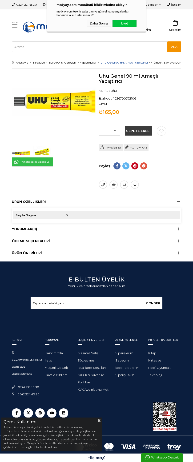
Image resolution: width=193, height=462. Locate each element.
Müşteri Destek (56, 368)
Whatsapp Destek (165, 457)
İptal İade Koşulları (92, 368)
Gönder (153, 303)
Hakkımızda (54, 353)
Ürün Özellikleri (29, 202)
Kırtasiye (154, 360)
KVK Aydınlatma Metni (94, 389)
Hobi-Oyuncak (159, 368)
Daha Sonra (99, 23)
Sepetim (122, 360)
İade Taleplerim (127, 368)
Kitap (152, 353)
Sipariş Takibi (125, 375)
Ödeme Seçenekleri (31, 241)
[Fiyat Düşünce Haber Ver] (135, 185)
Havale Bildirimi (56, 375)
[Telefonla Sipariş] (103, 185)
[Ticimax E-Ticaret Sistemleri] (96, 458)
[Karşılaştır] (124, 185)
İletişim (176, 4)
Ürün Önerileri (27, 253)
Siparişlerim (153, 4)
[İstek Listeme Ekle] (113, 185)
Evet (124, 23)
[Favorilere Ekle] (161, 131)
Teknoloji (155, 375)
